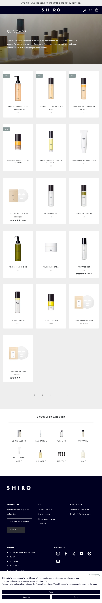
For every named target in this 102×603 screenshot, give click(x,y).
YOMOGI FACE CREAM (51, 267)
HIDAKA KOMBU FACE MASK (18, 214)
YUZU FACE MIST (84, 267)
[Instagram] (58, 553)
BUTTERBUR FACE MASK (84, 320)
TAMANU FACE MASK (18, 371)
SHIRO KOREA (13, 566)
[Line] (58, 561)
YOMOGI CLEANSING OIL (18, 267)
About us (42, 523)
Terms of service (45, 509)
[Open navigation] (5, 10)
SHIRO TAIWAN (13, 561)
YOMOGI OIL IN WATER (84, 214)
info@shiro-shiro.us (83, 514)
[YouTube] (81, 553)
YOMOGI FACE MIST (51, 214)
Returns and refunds (46, 519)
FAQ (40, 504)
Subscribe (15, 530)
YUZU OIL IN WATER (18, 320)
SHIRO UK (11, 557)
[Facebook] (66, 553)
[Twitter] (74, 553)
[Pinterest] (89, 553)
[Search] (90, 10)
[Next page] (67, 395)
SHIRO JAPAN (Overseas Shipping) (21, 552)
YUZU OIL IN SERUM (51, 320)
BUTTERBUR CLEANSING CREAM (84, 160)
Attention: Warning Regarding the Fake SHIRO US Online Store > (51, 3)
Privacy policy (44, 514)
